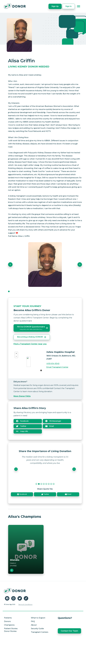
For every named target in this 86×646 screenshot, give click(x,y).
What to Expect (38, 618)
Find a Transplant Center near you (30, 344)
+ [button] (16, 353)
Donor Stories (10, 631)
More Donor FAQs (22, 396)
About (34, 625)
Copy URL (24, 431)
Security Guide (37, 628)
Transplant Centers (39, 632)
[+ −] (29, 362)
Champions (9, 625)
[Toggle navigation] (78, 6)
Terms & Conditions (25, 604)
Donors (7, 621)
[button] (10, 264)
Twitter (23, 426)
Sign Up (55, 6)
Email (51, 426)
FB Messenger (55, 421)
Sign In (68, 6)
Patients (8, 618)
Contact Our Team (69, 631)
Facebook (24, 421)
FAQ (33, 621)
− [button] (16, 356)
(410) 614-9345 (52, 364)
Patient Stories (11, 628)
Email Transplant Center (57, 367)
